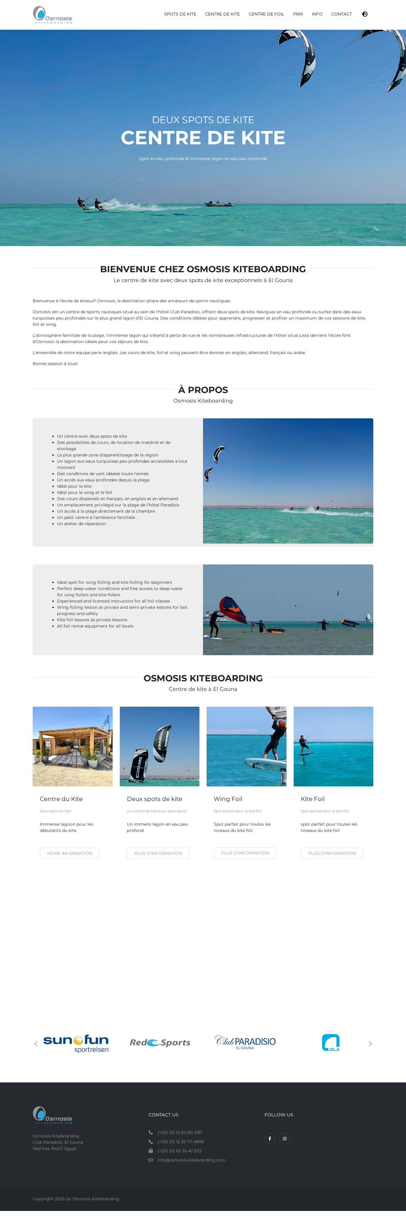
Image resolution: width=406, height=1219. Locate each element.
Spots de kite (180, 14)
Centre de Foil (266, 14)
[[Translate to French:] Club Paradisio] (328, 1043)
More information (69, 853)
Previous (36, 1044)
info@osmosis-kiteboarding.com (192, 1160)
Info (317, 14)
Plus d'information (158, 853)
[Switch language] (365, 14)
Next (370, 1044)
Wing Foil (228, 798)
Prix (298, 14)
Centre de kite (222, 14)
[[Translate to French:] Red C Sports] (243, 1043)
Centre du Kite (61, 798)
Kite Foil (313, 798)
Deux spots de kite (154, 798)
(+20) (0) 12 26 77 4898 (181, 1141)
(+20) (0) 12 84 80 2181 (180, 1132)
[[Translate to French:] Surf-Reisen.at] (72, 1043)
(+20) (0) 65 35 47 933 (180, 1151)
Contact (341, 14)
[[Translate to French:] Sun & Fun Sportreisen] (158, 1043)
